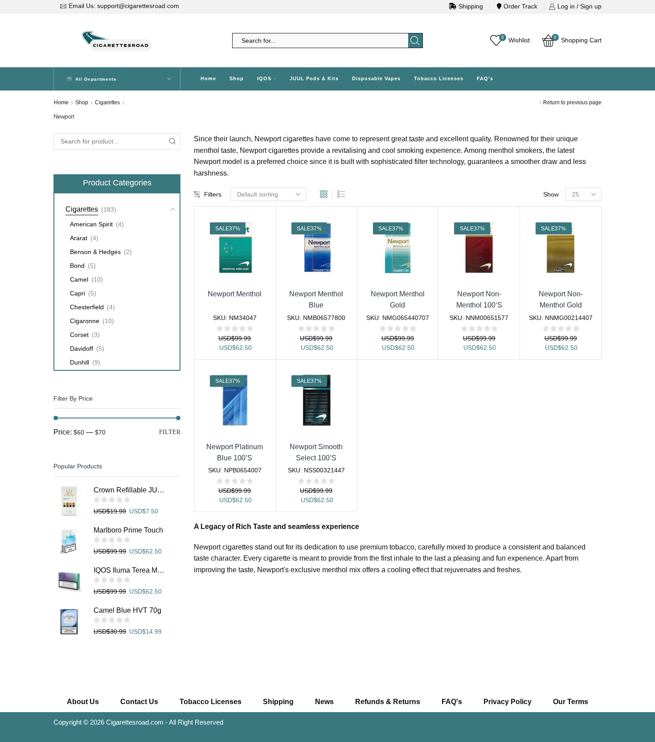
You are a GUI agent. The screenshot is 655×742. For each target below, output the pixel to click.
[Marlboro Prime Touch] (69, 541)
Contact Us (139, 701)
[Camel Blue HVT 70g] (69, 621)
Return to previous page (572, 102)
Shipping (470, 6)
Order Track (520, 6)
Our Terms (570, 701)
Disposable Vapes (376, 78)
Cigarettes (107, 102)
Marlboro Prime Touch (128, 530)
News (324, 701)
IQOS (264, 78)
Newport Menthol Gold (398, 299)
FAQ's (452, 701)
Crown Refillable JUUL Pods (129, 490)
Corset (79, 334)
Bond (77, 265)
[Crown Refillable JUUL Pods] (69, 501)
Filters (212, 194)
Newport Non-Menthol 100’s (479, 299)
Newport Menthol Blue (316, 299)
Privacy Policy (507, 701)
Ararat (78, 238)
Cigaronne (84, 320)
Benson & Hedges (95, 251)
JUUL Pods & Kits (314, 78)
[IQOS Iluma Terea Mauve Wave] (69, 581)
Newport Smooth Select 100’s (316, 452)
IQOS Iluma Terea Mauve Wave (129, 570)
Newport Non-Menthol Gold (561, 299)
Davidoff (81, 348)
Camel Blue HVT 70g (127, 610)
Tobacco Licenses (438, 78)
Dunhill (79, 362)
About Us (83, 701)
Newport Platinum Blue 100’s (234, 452)
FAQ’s (485, 78)
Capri (77, 293)
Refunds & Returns (387, 701)
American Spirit (91, 224)
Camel (79, 279)
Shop (236, 78)
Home (208, 78)
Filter (169, 432)
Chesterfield (87, 307)
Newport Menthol (235, 294)
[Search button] (415, 40)
